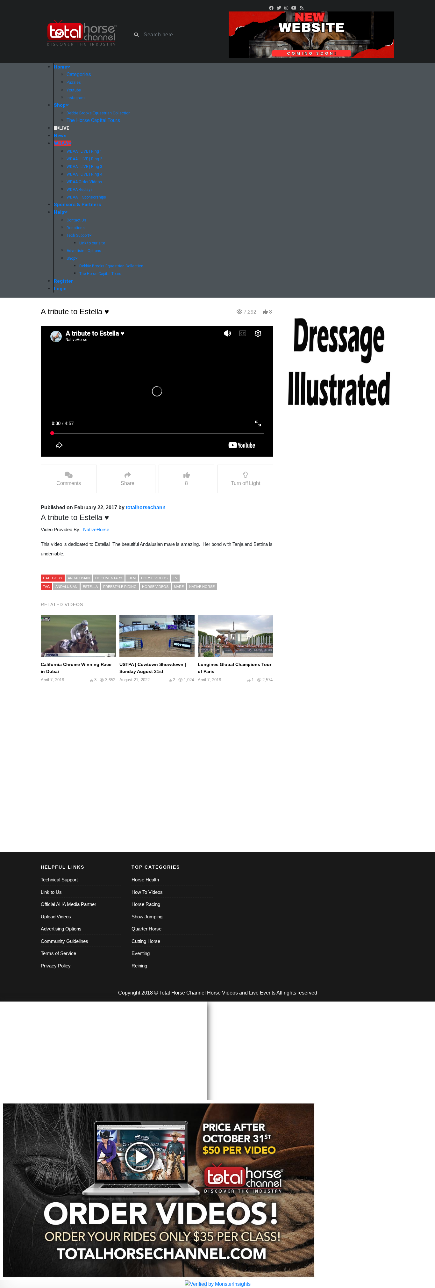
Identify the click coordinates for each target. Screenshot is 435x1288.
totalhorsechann (146, 507)
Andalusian (66, 587)
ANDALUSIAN (79, 578)
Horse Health (145, 879)
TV (175, 578)
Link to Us (51, 892)
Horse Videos (155, 587)
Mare (179, 587)
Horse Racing (146, 904)
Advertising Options (61, 928)
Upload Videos (56, 916)
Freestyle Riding (120, 587)
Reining (139, 965)
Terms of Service (58, 953)
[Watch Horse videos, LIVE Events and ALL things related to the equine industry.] (81, 34)
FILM (132, 578)
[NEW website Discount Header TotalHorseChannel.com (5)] (311, 34)
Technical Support (59, 879)
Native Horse (202, 587)
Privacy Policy (56, 965)
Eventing (141, 953)
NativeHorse (96, 529)
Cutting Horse (146, 941)
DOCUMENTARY (108, 578)
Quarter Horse (146, 928)
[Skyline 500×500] (338, 362)
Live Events (262, 992)
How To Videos (147, 892)
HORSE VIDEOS (154, 578)
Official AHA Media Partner (68, 904)
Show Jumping (147, 916)
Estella (90, 587)
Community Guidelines (64, 941)
